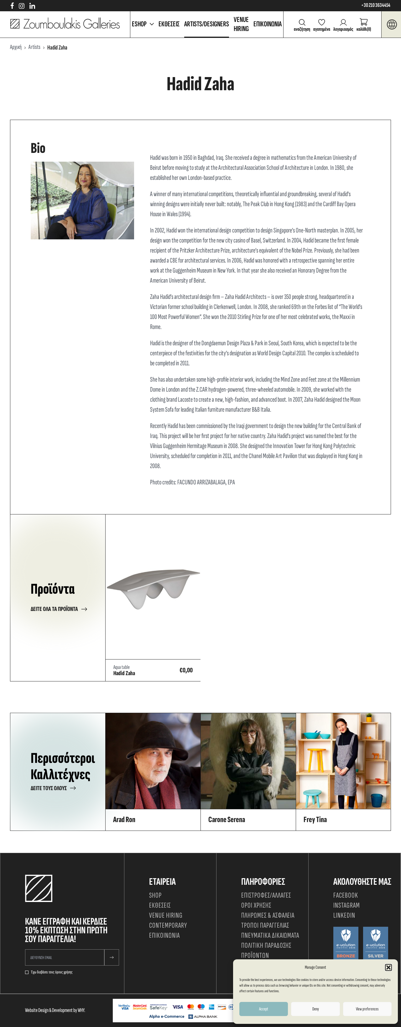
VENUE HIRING (241, 24)
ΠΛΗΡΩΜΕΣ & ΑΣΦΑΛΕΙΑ (267, 915)
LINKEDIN (344, 915)
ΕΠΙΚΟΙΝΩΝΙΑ (267, 24)
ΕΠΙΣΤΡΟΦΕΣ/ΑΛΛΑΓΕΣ (266, 895)
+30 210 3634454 (375, 5)
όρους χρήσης (64, 972)
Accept (263, 1009)
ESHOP (139, 24)
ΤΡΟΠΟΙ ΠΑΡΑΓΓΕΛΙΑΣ (265, 925)
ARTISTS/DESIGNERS (206, 24)
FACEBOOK (345, 895)
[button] (388, 967)
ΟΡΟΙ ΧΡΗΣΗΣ (256, 905)
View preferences (367, 1009)
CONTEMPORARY (168, 925)
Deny (315, 1009)
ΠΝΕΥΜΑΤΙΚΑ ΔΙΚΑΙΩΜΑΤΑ (270, 935)
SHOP (155, 895)
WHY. (81, 1010)
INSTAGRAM (346, 905)
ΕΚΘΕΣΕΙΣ (169, 24)
